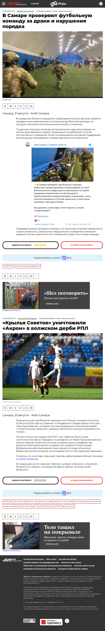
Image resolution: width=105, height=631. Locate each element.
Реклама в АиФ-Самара (71, 563)
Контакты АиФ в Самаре (84, 566)
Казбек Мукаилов (28, 459)
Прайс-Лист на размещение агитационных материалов (47, 566)
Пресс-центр (51, 559)
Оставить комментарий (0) (82, 245)
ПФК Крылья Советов (11, 401)
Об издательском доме (33, 559)
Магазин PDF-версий (67, 559)
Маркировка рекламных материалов (39, 569)
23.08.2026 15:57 (9, 318)
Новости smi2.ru (11, 310)
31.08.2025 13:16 (8, 11)
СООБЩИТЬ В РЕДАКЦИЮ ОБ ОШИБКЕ (73, 569)
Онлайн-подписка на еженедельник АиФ (41, 563)
